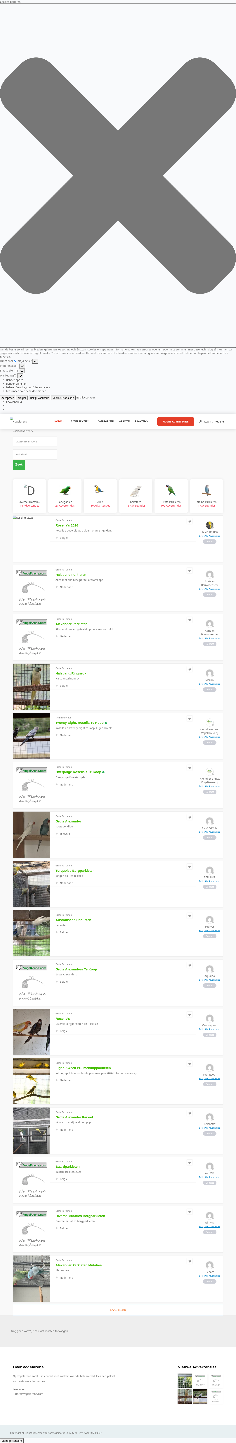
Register (220, 421)
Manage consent (11, 1440)
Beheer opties (14, 380)
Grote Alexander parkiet (74, 1117)
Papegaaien (65, 503)
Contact (210, 541)
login (207, 421)
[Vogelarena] (18, 421)
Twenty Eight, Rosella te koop (79, 723)
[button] (118, 176)
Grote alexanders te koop (76, 969)
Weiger (22, 398)
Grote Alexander (68, 821)
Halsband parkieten (70, 575)
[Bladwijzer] (189, 521)
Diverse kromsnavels (29, 503)
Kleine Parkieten (207, 503)
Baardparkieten (67, 1166)
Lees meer (19, 1389)
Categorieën (106, 421)
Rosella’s (62, 1019)
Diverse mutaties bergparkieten (80, 1216)
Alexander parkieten (71, 624)
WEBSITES (124, 421)
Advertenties (79, 421)
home (58, 421)
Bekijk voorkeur (39, 398)
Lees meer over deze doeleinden (26, 391)
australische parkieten (73, 920)
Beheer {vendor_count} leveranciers (28, 387)
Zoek (18, 464)
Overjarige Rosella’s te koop (78, 772)
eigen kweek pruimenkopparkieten (83, 1068)
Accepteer (7, 398)
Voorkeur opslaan (63, 398)
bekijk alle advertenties (209, 536)
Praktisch (141, 421)
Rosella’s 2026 (66, 525)
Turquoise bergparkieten (75, 871)
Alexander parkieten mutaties (78, 1265)
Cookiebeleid (14, 402)
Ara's (100, 503)
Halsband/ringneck (70, 673)
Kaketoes (135, 503)
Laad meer (118, 1310)
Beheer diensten (16, 383)
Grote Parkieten (171, 503)
